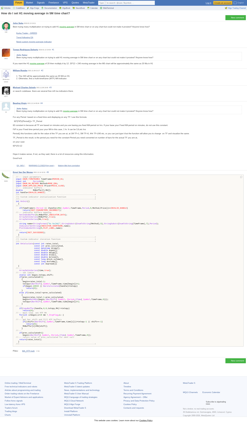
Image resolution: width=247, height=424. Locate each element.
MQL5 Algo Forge (72, 404)
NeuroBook (80, 8)
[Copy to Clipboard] (241, 177)
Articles (7, 8)
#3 (50, 87)
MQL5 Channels (190, 392)
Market (29, 2)
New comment (237, 17)
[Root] (2, 18)
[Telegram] (189, 403)
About (126, 383)
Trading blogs (11, 411)
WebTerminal (108, 8)
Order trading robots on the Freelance (22, 393)
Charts (8, 415)
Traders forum (11, 408)
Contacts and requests (134, 408)
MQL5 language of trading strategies (80, 397)
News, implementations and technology (82, 390)
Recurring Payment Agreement (137, 393)
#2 (42, 70)
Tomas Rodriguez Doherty (25, 49)
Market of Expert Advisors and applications (24, 397)
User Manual (76, 393)
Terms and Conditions (133, 390)
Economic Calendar (211, 392)
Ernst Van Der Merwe (23, 172)
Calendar (94, 8)
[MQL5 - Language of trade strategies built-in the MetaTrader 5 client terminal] (7, 3)
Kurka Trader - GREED (26, 33)
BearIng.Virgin (20, 103)
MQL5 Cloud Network (74, 401)
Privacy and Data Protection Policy (139, 401)
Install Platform (71, 411)
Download (75, 408)
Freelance (54, 2)
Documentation (50, 8)
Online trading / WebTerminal (18, 383)
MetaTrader (88, 2)
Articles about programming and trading (23, 390)
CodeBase (20, 8)
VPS (65, 2)
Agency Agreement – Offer (136, 397)
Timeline (127, 386)
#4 (41, 103)
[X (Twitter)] (194, 403)
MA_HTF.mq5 (28, 351)
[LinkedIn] (203, 403)
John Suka (18, 23)
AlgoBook (66, 8)
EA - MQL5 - (21, 166)
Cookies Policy (130, 404)
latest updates (77, 386)
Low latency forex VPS (15, 404)
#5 (48, 172)
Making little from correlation (69, 166)
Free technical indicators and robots (21, 386)
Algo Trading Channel (237, 8)
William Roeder (20, 70)
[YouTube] (198, 403)
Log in (208, 3)
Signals (41, 2)
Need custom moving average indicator (34, 42)
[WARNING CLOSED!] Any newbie (42, 166)
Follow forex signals (14, 401)
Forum (18, 2)
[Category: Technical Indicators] (5, 18)
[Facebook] (184, 403)
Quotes (75, 2)
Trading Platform (78, 383)
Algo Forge (34, 8)
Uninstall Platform (72, 415)
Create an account (222, 3)
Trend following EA (24, 37)
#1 (53, 49)
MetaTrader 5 (189, 383)
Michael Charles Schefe (24, 87)
